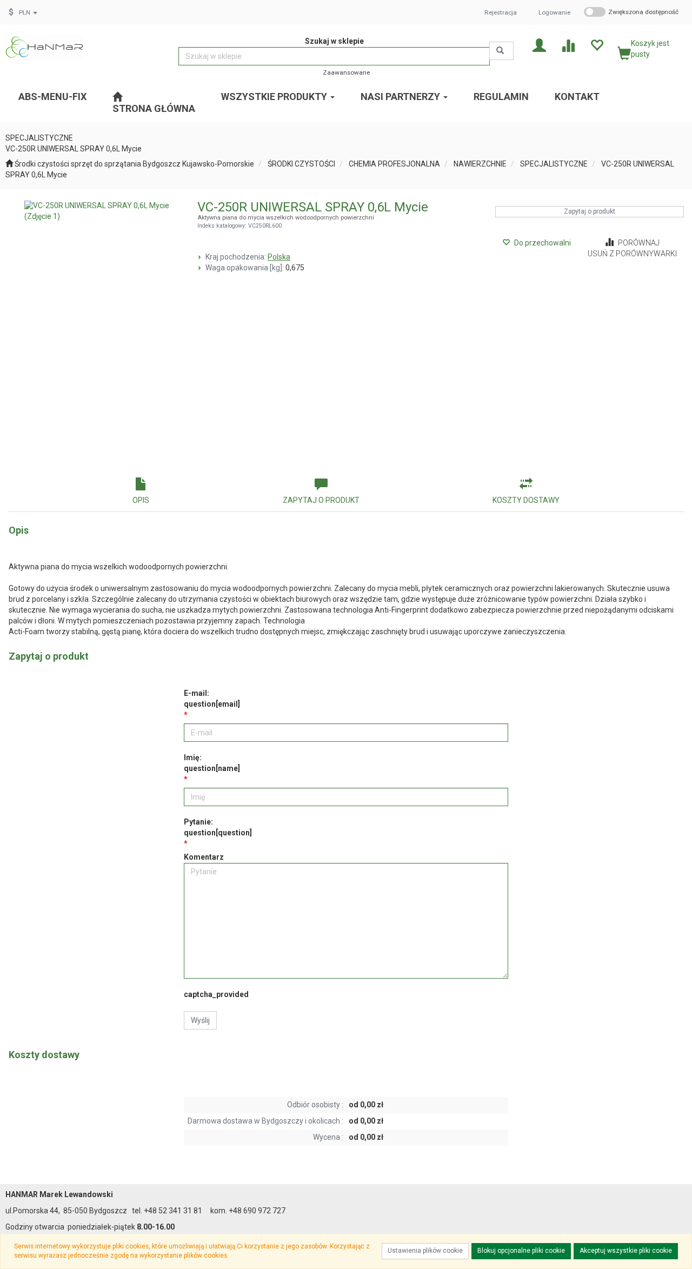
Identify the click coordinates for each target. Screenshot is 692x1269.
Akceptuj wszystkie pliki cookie (626, 1250)
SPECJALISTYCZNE (554, 164)
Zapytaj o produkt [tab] (321, 500)
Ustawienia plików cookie (425, 1250)
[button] (28, 12)
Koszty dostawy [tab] (526, 500)
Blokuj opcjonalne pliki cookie (521, 1250)
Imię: (212, 763)
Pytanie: (218, 827)
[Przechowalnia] (596, 44)
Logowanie (554, 12)
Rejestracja (500, 12)
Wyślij (200, 1020)
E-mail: (212, 698)
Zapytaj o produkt (589, 211)
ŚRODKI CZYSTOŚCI (301, 164)
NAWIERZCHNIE (480, 164)
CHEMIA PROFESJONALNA (394, 164)
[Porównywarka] (568, 44)
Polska (279, 257)
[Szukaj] (501, 51)
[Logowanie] (539, 44)
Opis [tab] (140, 500)
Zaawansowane (346, 72)
